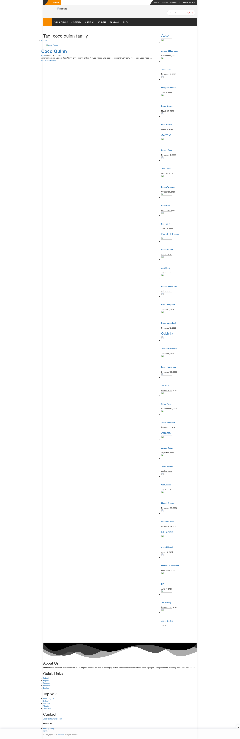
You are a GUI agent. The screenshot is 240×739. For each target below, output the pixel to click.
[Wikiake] (47, 22)
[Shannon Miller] (166, 513)
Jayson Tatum (167, 448)
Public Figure (61, 22)
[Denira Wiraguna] (166, 178)
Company (114, 22)
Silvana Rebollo (168, 422)
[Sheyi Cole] (166, 61)
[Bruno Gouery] (166, 98)
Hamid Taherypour (169, 286)
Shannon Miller (167, 521)
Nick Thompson (168, 304)
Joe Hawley (166, 602)
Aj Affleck (165, 268)
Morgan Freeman (168, 87)
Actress (166, 135)
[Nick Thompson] (166, 296)
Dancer (44, 40)
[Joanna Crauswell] (166, 340)
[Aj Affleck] (166, 259)
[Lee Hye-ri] (166, 215)
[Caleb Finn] (166, 395)
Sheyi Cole (165, 69)
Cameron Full (167, 249)
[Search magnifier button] (192, 13)
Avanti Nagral (167, 547)
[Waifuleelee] (166, 476)
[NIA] (166, 576)
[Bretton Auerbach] (166, 315)
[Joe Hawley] (166, 594)
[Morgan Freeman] (166, 79)
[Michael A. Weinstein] (166, 557)
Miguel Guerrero (168, 503)
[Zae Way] (166, 377)
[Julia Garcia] (166, 160)
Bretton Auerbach (169, 323)
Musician (89, 22)
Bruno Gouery (167, 106)
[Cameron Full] (166, 241)
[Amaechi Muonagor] (166, 42)
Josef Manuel (167, 466)
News (125, 22)
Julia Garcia (166, 168)
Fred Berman (166, 124)
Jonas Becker (167, 621)
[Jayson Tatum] (166, 439)
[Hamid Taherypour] (166, 278)
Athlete (102, 22)
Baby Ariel (165, 205)
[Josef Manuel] (166, 458)
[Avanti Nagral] (166, 539)
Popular (165, 2)
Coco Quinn (54, 51)
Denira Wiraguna (168, 187)
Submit (156, 2)
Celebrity (76, 22)
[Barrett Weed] (166, 142)
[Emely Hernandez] (166, 358)
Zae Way (165, 385)
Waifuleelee (166, 484)
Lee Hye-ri (165, 224)
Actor (165, 35)
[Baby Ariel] (166, 197)
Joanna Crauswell (169, 348)
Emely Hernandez (168, 367)
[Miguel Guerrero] (166, 495)
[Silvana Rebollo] (166, 414)
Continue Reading (48, 60)
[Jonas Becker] (166, 612)
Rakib (43, 55)
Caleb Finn (166, 404)
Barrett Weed (166, 150)
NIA (162, 584)
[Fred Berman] (166, 116)
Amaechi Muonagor (169, 51)
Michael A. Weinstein (170, 565)
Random (173, 2)
